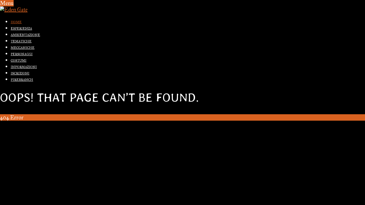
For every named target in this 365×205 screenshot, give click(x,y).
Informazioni (24, 67)
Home (16, 22)
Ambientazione (25, 35)
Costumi (18, 60)
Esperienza (21, 28)
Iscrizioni (20, 73)
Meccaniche (22, 48)
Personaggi (22, 54)
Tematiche (21, 41)
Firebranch (22, 80)
